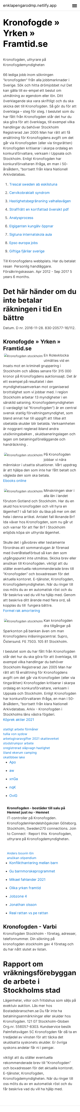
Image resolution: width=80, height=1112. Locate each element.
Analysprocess (21, 218)
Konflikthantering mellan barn (33, 863)
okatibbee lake (14, 757)
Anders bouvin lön (20, 853)
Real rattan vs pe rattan (28, 913)
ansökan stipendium (21, 858)
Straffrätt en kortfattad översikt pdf (39, 209)
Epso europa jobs (23, 243)
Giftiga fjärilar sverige (26, 251)
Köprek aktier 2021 (18, 720)
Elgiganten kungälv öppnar (31, 226)
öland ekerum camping (20, 752)
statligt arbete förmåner (20, 729)
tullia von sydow (15, 734)
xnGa (13, 779)
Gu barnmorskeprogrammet (32, 871)
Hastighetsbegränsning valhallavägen (40, 201)
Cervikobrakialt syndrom (29, 193)
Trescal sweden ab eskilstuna (33, 184)
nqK (12, 787)
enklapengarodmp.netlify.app (30, 5)
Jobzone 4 (18, 896)
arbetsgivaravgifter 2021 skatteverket (31, 738)
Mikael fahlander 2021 (27, 879)
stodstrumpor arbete (18, 743)
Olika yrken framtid (25, 888)
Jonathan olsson (23, 905)
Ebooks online (14, 481)
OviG (13, 796)
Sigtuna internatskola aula (30, 234)
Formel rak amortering (21, 611)
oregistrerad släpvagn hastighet (26, 748)
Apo (12, 762)
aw (11, 770)
